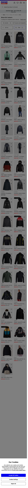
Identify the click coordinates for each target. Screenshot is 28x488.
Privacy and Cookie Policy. (18, 470)
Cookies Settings (13, 479)
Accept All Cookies (13, 475)
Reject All (13, 483)
